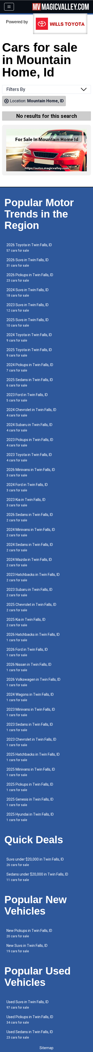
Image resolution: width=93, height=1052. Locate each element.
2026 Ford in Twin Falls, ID (27, 652)
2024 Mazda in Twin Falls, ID (29, 562)
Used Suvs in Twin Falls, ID (27, 1004)
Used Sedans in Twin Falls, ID (29, 1034)
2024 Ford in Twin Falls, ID (27, 487)
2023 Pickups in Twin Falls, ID (29, 442)
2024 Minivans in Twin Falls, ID (30, 532)
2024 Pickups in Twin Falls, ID (29, 367)
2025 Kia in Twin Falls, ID (25, 622)
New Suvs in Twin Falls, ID (27, 948)
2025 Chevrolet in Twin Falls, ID (31, 607)
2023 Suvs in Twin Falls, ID (27, 307)
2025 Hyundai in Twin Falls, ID (30, 817)
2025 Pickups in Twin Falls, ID (29, 787)
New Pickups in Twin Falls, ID (29, 933)
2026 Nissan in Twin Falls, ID (28, 667)
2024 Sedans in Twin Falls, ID (29, 547)
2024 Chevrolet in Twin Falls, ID (31, 412)
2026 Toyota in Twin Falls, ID (29, 247)
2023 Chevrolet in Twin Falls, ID (31, 742)
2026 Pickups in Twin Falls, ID (29, 277)
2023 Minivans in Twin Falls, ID (30, 712)
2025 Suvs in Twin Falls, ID (27, 322)
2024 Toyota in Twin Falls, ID (29, 337)
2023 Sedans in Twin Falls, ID (29, 727)
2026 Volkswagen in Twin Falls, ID (33, 682)
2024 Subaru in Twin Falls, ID (29, 427)
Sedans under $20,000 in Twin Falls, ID (37, 877)
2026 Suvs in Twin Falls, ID (27, 262)
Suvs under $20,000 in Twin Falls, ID (35, 862)
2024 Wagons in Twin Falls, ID (30, 697)
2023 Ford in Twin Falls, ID (27, 397)
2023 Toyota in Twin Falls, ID (29, 457)
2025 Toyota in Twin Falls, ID (29, 352)
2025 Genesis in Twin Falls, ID (29, 802)
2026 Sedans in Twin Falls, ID (29, 517)
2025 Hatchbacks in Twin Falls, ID (33, 757)
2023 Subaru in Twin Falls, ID (29, 592)
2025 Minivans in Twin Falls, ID (30, 772)
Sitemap (46, 1048)
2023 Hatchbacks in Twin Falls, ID (33, 577)
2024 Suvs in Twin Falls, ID (27, 292)
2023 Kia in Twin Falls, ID (25, 502)
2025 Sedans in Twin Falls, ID (29, 382)
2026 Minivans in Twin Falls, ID (30, 472)
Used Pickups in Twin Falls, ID (29, 1019)
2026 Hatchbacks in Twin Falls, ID (33, 637)
